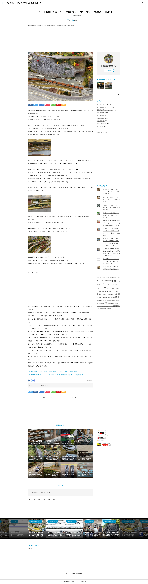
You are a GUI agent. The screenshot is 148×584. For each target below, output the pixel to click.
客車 (109, 297)
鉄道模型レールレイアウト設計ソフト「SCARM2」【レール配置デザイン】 (111, 261)
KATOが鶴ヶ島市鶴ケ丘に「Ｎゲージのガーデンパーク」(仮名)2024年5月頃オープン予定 (111, 223)
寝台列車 (113, 297)
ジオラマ (46, 385)
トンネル (116, 288)
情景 (43, 385)
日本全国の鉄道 (101, 118)
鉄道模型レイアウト (77, 15)
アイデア (104, 284)
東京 (110, 300)
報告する (91, 380)
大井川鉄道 (104, 297)
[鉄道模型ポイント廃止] (39, 154)
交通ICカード (105, 294)
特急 (102, 303)
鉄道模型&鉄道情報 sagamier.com (25, 2)
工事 (41, 385)
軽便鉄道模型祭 (104, 308)
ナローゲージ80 (101, 291)
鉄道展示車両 (101, 121)
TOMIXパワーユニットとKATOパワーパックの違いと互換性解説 (111, 207)
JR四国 (107, 277)
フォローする (109, 70)
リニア (117, 291)
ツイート (30, 548)
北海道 (99, 297)
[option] (37, 528)
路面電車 (115, 306)
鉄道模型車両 (101, 112)
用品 (106, 303)
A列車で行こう (100, 277)
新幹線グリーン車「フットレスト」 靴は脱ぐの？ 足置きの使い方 (111, 191)
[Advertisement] (74, 39)
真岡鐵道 (112, 303)
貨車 (111, 306)
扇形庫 (99, 300)
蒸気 (104, 306)
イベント (111, 284)
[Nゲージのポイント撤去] (39, 210)
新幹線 (103, 300)
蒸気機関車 (107, 306)
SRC (119, 277)
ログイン (143, 2)
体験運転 (112, 294)
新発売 (108, 300)
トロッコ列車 (110, 288)
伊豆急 (109, 294)
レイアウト (37, 385)
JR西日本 (111, 277)
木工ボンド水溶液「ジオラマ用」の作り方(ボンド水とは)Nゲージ (111, 199)
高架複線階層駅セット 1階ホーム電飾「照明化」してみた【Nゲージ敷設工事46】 (53, 372)
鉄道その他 (100, 126)
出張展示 (117, 294)
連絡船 (109, 308)
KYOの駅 (115, 277)
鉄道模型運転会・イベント (104, 107)
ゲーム (117, 284)
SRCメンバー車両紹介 (107, 281)
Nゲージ (32, 385)
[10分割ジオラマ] (39, 251)
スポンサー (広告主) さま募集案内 (74, 573)
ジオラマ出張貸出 (102, 123)
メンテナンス (111, 291)
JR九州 (104, 277)
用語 (109, 303)
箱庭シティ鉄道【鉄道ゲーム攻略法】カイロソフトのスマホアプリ (111, 215)
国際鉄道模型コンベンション (105, 110)
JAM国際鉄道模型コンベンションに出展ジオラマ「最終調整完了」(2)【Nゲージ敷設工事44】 (56, 375)
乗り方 (99, 294)
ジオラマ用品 (101, 115)
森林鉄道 (113, 300)
